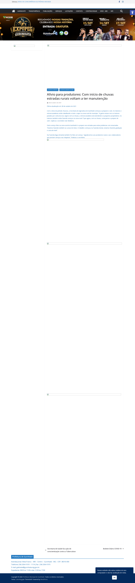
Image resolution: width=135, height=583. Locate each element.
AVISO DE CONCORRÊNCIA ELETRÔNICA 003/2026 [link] (34, 2)
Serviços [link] (58, 11)
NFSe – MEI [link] (104, 11)
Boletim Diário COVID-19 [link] (112, 549)
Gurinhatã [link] (21, 11)
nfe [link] (112, 11)
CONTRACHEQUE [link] (91, 11)
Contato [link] (79, 11)
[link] (132, 12)
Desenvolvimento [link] (53, 89)
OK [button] (114, 577)
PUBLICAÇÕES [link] (47, 11)
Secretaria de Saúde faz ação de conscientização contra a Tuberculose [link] (61, 550)
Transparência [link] (34, 11)
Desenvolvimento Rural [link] (67, 89)
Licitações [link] (69, 11)
